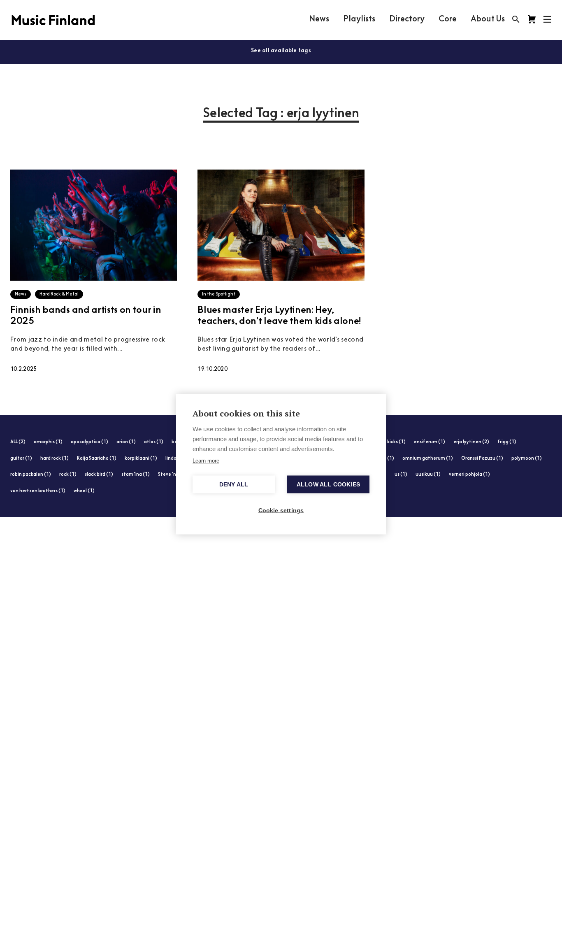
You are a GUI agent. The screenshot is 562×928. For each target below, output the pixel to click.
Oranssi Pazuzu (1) (482, 458)
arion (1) (126, 442)
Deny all (233, 484)
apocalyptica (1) (89, 442)
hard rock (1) (54, 458)
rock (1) (68, 474)
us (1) (401, 474)
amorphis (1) (48, 442)
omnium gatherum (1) (427, 458)
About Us (488, 19)
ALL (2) (18, 442)
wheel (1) (84, 491)
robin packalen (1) (30, 474)
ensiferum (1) (429, 442)
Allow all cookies (328, 484)
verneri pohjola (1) (469, 474)
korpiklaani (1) (141, 458)
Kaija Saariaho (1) (96, 458)
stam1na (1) (135, 474)
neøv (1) (384, 458)
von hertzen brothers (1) (37, 491)
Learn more (206, 460)
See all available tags (281, 50)
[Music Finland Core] (532, 19)
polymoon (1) (526, 458)
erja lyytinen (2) (471, 442)
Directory (407, 19)
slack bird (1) (99, 474)
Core (448, 19)
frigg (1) (506, 442)
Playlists (359, 19)
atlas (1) (153, 442)
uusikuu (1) (428, 474)
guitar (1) (21, 458)
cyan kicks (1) (391, 442)
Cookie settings (281, 510)
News (319, 19)
